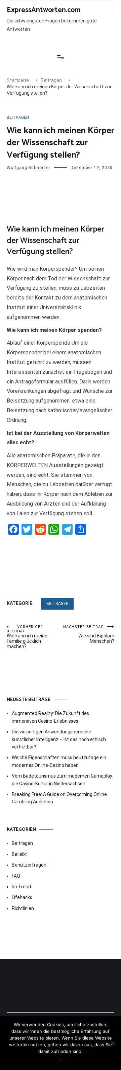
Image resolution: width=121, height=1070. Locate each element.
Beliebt (19, 854)
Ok (61, 1060)
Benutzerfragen (29, 865)
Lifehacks (22, 897)
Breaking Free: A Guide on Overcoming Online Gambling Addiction (59, 798)
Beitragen (18, 117)
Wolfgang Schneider (28, 167)
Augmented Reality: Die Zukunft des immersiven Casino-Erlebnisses (50, 717)
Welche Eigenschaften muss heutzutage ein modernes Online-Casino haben (59, 761)
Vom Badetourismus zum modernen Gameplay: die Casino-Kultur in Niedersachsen (62, 779)
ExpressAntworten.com (43, 10)
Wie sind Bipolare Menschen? (88, 634)
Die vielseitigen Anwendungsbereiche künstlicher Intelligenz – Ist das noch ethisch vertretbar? (59, 739)
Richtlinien (23, 908)
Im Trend (21, 886)
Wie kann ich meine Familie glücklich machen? (27, 637)
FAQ (16, 876)
